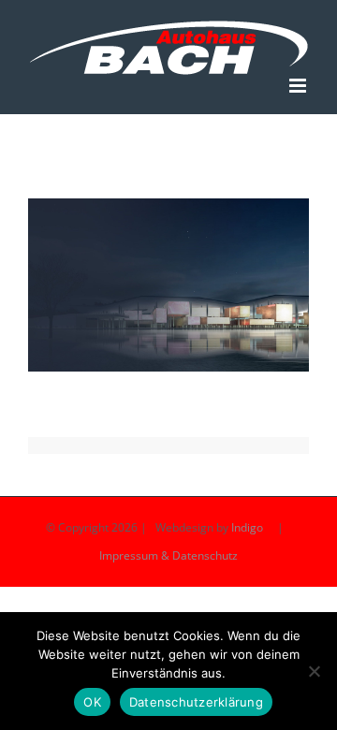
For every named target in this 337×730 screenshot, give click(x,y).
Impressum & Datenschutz (168, 555)
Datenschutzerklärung (196, 701)
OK (92, 701)
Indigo (247, 527)
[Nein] (313, 671)
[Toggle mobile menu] (299, 85)
